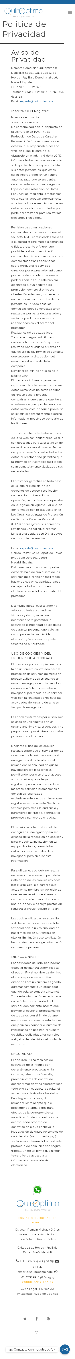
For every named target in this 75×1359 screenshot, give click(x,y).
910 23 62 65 (45, 1261)
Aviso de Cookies (46, 1293)
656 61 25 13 (46, 1277)
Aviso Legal (29, 1289)
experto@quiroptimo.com (37, 101)
